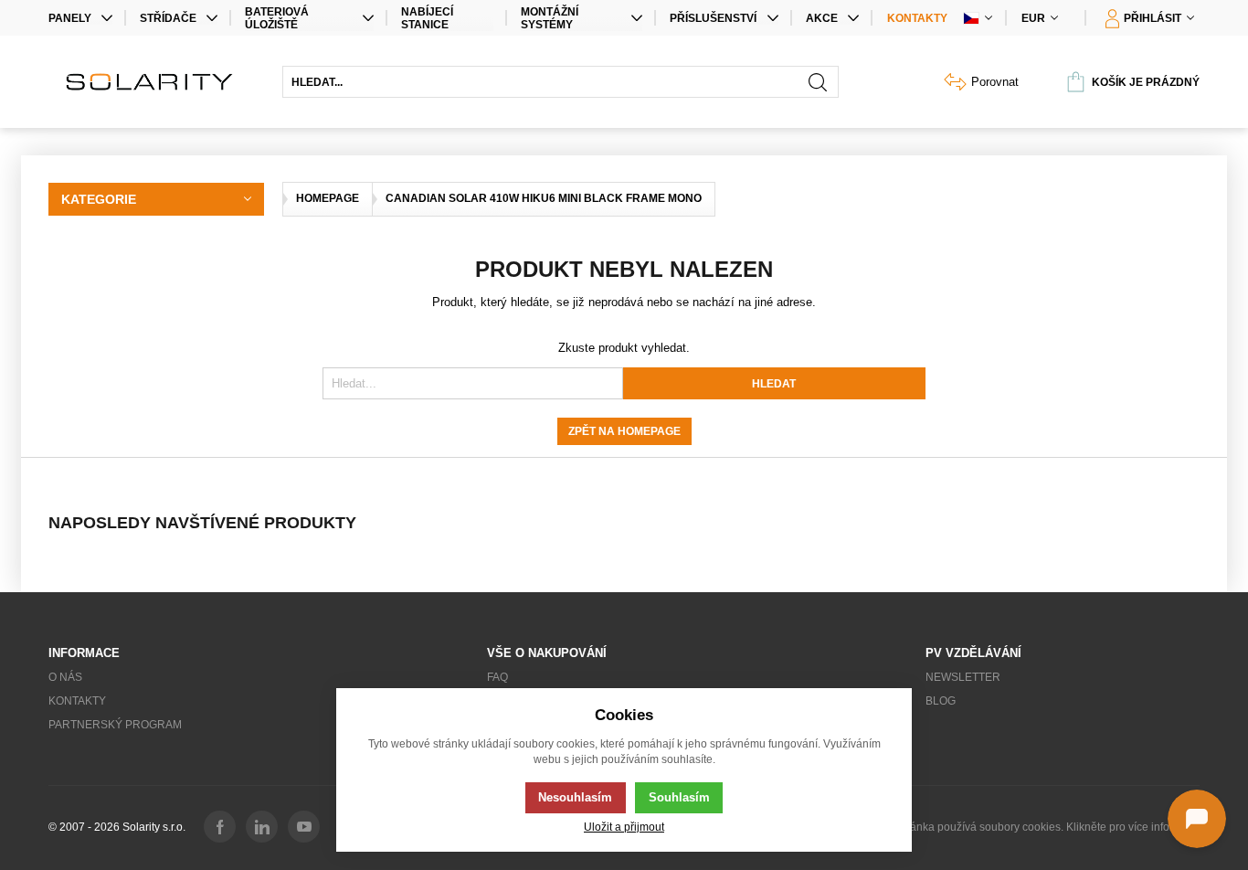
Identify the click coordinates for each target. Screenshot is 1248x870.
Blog (940, 701)
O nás (65, 677)
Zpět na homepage (624, 431)
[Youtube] (304, 827)
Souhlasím (679, 797)
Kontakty (917, 18)
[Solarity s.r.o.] (156, 82)
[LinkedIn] (262, 827)
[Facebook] (220, 827)
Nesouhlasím (575, 797)
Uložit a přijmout (624, 827)
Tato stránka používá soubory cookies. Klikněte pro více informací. (1037, 827)
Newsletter (962, 677)
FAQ (497, 677)
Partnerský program (115, 724)
